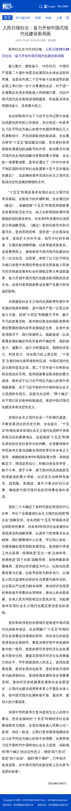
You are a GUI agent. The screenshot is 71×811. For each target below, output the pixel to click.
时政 (49, 17)
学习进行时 (23, 17)
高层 (38, 17)
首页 (7, 17)
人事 (59, 17)
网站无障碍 (62, 6)
